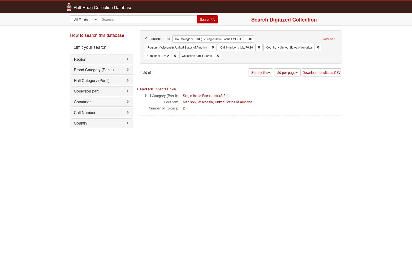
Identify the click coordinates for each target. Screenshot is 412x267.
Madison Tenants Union (158, 89)
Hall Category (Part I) (91, 80)
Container (82, 101)
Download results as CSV (321, 72)
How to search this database (97, 35)
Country (80, 123)
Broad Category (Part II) (94, 69)
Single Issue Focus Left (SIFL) (206, 95)
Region (80, 59)
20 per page (286, 72)
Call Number (84, 112)
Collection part (86, 91)
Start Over (328, 39)
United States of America (233, 101)
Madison (189, 101)
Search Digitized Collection (284, 19)
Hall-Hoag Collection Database (88, 7)
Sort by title (259, 72)
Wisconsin (205, 101)
